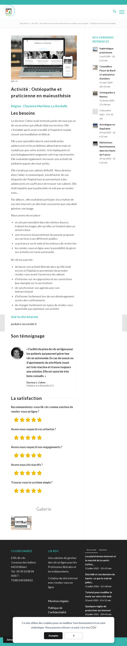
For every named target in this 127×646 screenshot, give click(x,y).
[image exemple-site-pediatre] (22, 524)
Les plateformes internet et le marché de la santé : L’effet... (100, 560)
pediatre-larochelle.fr (24, 324)
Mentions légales (58, 601)
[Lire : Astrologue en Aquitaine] (95, 125)
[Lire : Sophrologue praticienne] (95, 49)
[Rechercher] (113, 12)
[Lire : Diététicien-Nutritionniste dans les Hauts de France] (95, 143)
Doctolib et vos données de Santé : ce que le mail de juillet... (100, 578)
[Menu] (120, 12)
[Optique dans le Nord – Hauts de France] (2, 323)
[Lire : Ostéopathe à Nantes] (95, 93)
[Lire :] (95, 111)
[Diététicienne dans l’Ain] (124, 323)
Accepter (53, 635)
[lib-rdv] (8, 12)
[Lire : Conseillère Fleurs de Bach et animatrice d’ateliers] (95, 67)
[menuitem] (113, 12)
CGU (93, 627)
